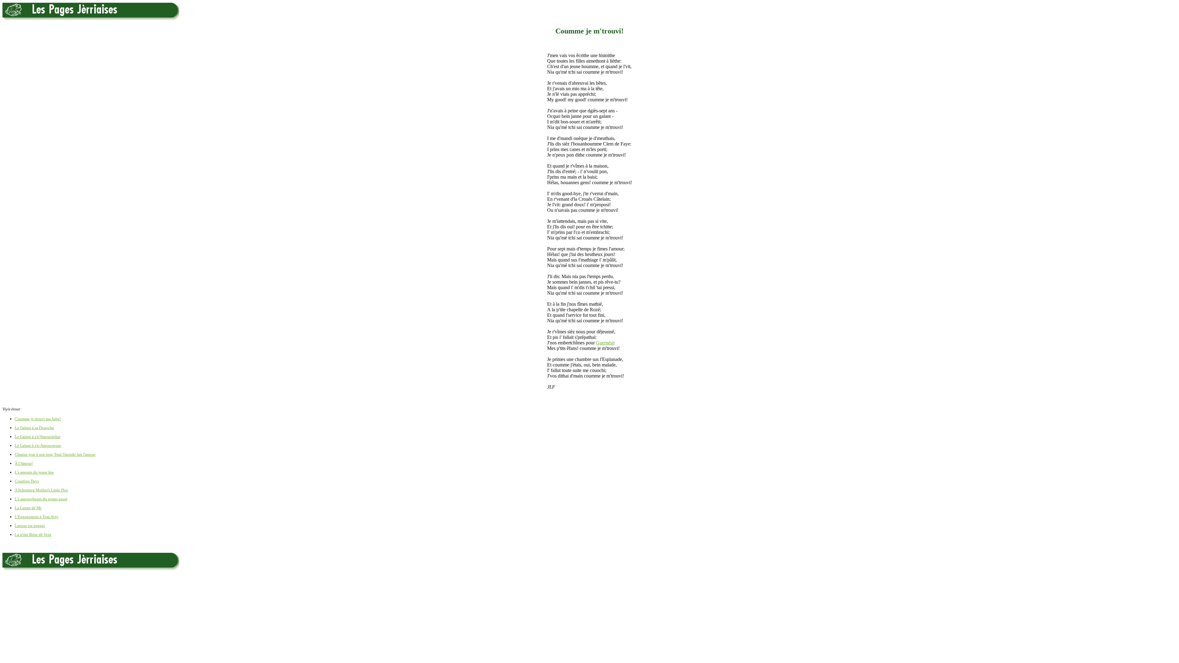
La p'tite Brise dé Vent (33, 534)
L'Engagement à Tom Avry (36, 516)
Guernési (604, 342)
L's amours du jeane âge (34, 472)
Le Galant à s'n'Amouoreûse (37, 436)
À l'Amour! (24, 463)
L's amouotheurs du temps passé (41, 499)
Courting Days (27, 481)
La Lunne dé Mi (28, 508)
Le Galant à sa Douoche (34, 427)
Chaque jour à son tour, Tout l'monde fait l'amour (55, 454)
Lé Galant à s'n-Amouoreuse (38, 445)
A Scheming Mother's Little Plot (41, 490)
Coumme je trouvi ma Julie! (38, 419)
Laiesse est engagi (30, 525)
